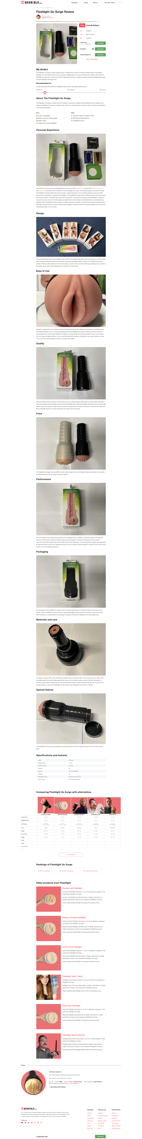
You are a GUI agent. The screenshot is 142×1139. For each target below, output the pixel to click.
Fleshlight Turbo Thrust (73, 976)
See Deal (100, 43)
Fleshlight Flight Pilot (79, 814)
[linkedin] (38, 1123)
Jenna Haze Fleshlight (72, 947)
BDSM (88, 1125)
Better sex (90, 1128)
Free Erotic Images (103, 1115)
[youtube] (22, 1123)
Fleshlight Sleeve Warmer (74, 1035)
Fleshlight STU (112, 814)
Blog (86, 2)
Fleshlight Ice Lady (95, 814)
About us (114, 1113)
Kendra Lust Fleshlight (72, 888)
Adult (99, 1128)
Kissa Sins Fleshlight (71, 1005)
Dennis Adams (47, 16)
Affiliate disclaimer (116, 1125)
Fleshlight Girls (80, 188)
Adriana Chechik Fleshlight (74, 917)
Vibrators (89, 1113)
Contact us (114, 1118)
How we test (115, 1115)
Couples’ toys (90, 1118)
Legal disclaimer (116, 1120)
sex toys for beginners (92, 870)
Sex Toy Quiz (101, 1123)
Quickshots (42, 190)
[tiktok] (41, 1123)
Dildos (88, 1115)
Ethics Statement (116, 1128)
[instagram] (35, 1123)
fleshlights (47, 870)
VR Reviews (101, 1125)
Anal (88, 1123)
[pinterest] (31, 1123)
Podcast (100, 1118)
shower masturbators (68, 870)
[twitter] (28, 1123)
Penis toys (90, 1120)
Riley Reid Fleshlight (62, 814)
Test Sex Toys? (109, 2)
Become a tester (102, 1120)
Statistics (100, 1113)
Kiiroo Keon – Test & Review (69, 1083)
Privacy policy (115, 1123)
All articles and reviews (58, 1087)
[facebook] (25, 1123)
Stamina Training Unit (97, 188)
